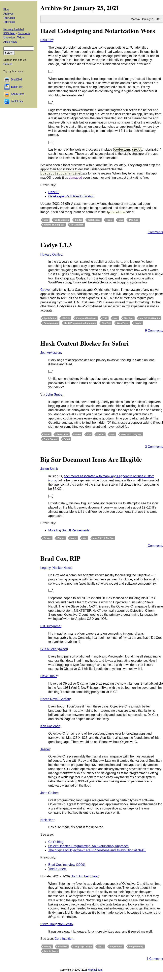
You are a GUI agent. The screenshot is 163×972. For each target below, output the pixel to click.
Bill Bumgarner (50, 626)
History (47, 946)
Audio (47, 434)
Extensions (62, 434)
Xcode (138, 323)
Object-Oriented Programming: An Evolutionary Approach (88, 846)
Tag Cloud (9, 17)
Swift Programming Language (80, 323)
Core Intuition (63, 938)
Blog (6, 9)
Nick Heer (47, 820)
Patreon (7, 64)
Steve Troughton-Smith (56, 924)
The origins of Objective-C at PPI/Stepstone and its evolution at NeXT (97, 850)
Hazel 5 (53, 192)
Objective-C (116, 946)
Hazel (109, 220)
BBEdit (66, 318)
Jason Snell (48, 468)
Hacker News (62, 567)
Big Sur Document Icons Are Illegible (91, 459)
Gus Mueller (48, 649)
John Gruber (54, 394)
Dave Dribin (48, 676)
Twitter (21, 37)
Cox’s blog (55, 842)
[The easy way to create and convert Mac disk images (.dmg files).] (7, 79)
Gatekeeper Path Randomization (71, 196)
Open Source (50, 439)
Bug (46, 220)
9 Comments (154, 330)
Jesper (45, 749)
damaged (75, 177)
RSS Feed (9, 33)
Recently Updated (13, 29)
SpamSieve (17, 93)
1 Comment (155, 958)
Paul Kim (46, 40)
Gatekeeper (94, 220)
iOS (89, 434)
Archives (8, 13)
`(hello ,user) (57, 869)
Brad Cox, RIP (60, 558)
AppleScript (50, 318)
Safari (67, 439)
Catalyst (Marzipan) (86, 318)
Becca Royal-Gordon (55, 699)
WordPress (122, 323)
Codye (45, 289)
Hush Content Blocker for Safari (84, 343)
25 (152, 19)
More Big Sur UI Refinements (68, 530)
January (84, 7)
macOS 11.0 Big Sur (54, 224)
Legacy (45, 567)
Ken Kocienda (50, 726)
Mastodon (9, 37)
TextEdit (106, 323)
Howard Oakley (51, 254)
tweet (63, 649)
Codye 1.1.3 (56, 244)
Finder (78, 220)
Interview (62, 946)
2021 (113, 7)
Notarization (77, 224)
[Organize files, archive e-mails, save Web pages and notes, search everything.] (7, 86)
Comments (155, 232)
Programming (51, 323)
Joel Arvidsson (50, 352)
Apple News (10, 41)
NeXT (101, 946)
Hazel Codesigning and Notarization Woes (97, 30)
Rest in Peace (51, 951)
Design (47, 538)
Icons (73, 538)
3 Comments (154, 446)
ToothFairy (17, 101)
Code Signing (61, 220)
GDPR (78, 434)
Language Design (83, 946)
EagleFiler (16, 86)
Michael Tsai (95, 969)
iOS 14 (100, 434)
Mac (121, 220)
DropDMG (16, 79)
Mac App (133, 220)
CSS (105, 318)
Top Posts (9, 21)
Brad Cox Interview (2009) (66, 864)
